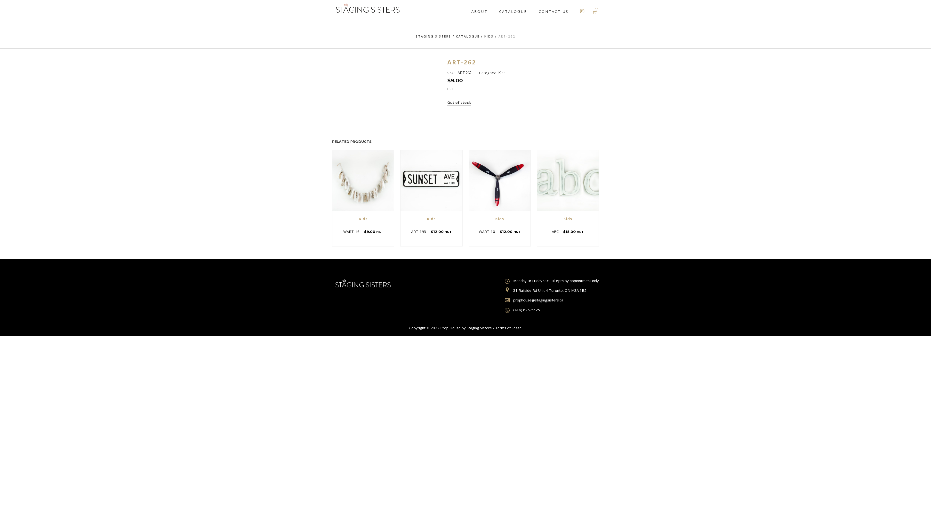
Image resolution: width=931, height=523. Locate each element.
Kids (489, 36)
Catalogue (468, 36)
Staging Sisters (433, 36)
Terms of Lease (508, 327)
